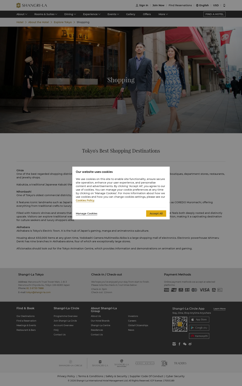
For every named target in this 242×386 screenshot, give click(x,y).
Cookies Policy (85, 200)
